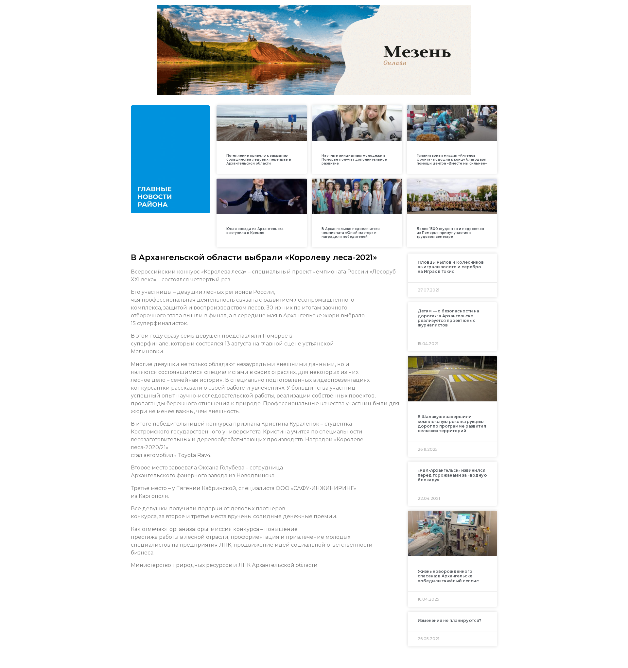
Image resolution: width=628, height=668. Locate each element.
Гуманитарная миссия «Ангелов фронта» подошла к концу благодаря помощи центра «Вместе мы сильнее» (452, 159)
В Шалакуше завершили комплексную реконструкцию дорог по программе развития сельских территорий (452, 423)
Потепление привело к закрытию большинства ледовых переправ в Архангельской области (258, 159)
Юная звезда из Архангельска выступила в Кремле (255, 231)
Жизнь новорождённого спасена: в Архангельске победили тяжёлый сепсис (448, 576)
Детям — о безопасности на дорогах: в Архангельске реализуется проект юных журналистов (448, 317)
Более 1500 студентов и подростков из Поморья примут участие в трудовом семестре (450, 233)
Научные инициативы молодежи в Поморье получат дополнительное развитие (354, 159)
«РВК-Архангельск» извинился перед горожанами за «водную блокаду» (452, 475)
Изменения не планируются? (449, 620)
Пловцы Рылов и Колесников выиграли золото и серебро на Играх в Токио (451, 267)
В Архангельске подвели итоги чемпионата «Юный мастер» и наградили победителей (351, 233)
